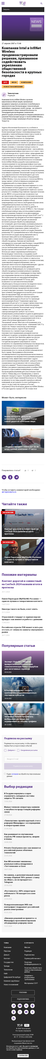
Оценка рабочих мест (32, 958)
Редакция (28, 951)
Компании (7, 947)
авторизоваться (9, 492)
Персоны (7, 951)
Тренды (6, 966)
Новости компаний (11, 985)
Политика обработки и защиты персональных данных (33, 970)
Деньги (6, 955)
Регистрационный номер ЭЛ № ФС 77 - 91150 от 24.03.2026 (23, 1036)
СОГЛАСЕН (23, 1056)
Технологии (8, 970)
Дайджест (12, 750)
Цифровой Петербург (12, 977)
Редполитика (29, 955)
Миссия (27, 947)
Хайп (5, 973)
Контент (7, 958)
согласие (14, 774)
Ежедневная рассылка (29, 750)
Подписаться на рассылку (23, 766)
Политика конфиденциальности (32, 963)
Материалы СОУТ (31, 983)
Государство (9, 962)
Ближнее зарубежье (11, 981)
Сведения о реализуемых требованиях (29, 977)
